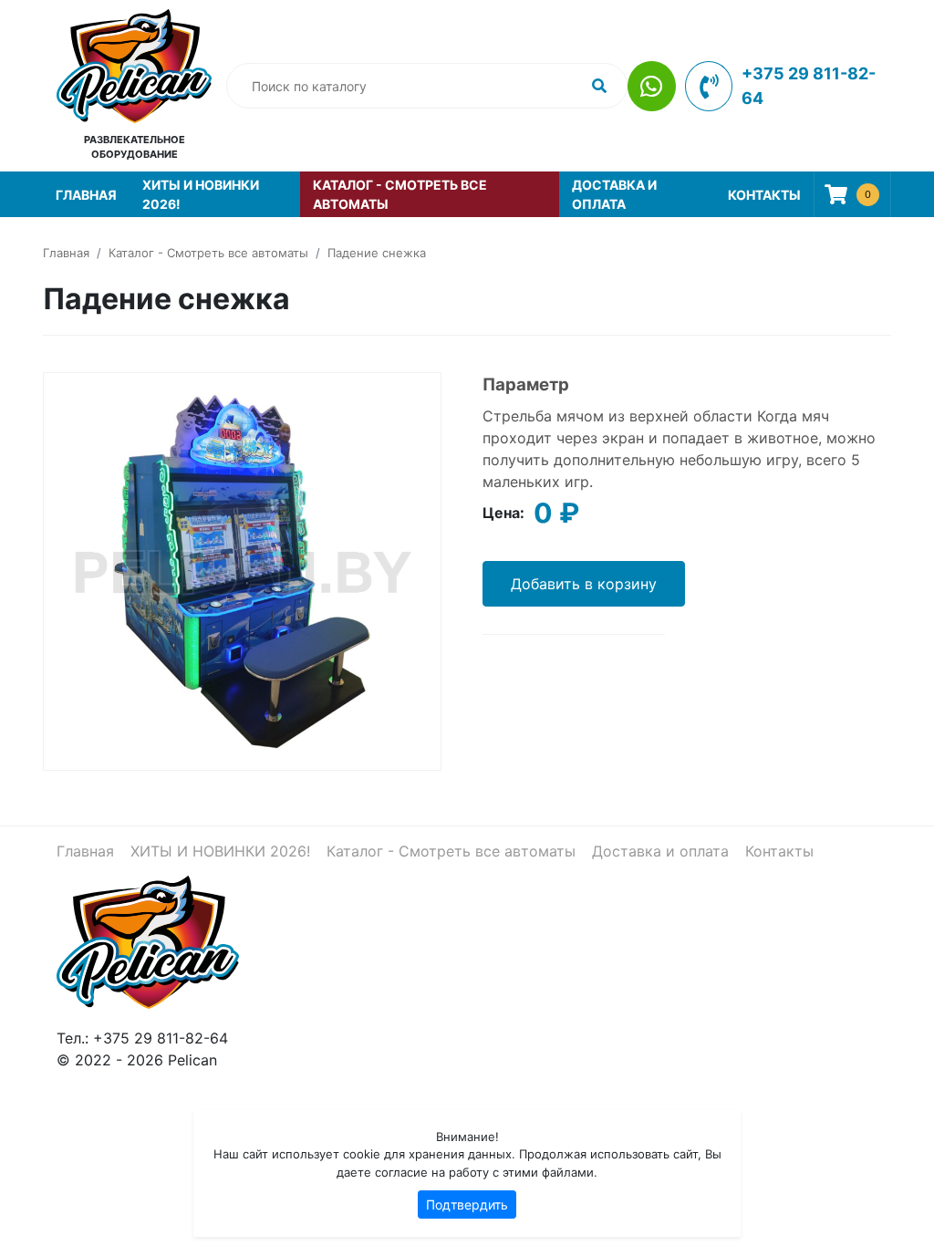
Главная (86, 194)
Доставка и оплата (614, 194)
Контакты (764, 194)
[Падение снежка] (242, 569)
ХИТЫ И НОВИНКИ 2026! (200, 194)
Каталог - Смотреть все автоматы (400, 194)
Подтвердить (467, 1204)
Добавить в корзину (584, 584)
